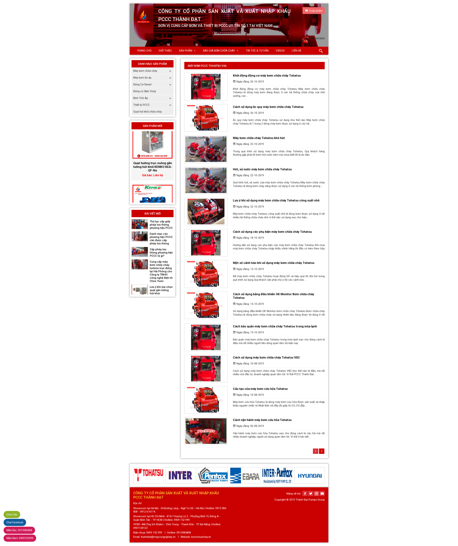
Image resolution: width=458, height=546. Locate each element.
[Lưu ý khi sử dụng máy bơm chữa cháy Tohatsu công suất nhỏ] (206, 211)
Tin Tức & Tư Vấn (257, 50)
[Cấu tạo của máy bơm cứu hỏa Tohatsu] (206, 400)
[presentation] (135, 475)
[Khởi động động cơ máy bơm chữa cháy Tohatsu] (206, 87)
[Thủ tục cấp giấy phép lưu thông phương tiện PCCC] (139, 224)
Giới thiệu (165, 50)
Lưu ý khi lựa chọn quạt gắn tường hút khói (161, 290)
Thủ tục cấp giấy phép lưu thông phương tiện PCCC (161, 225)
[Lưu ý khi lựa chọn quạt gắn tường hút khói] (139, 289)
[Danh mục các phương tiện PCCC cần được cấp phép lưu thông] (139, 236)
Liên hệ (296, 50)
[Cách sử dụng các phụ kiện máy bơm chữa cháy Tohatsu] (206, 243)
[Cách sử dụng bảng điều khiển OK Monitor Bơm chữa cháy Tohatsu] (206, 305)
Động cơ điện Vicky (144, 91)
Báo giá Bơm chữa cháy (219, 50)
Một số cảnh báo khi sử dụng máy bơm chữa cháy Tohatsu (273, 263)
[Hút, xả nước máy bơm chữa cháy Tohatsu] (206, 180)
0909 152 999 (154, 532)
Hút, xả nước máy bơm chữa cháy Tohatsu (262, 169)
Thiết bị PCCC (141, 104)
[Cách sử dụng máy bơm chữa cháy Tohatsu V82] (206, 368)
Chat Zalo (11, 514)
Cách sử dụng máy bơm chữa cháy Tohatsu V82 (266, 357)
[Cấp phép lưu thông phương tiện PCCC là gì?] (139, 252)
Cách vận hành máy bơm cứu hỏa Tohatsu (262, 420)
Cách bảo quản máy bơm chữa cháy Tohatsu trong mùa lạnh (275, 326)
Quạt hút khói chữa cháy (147, 111)
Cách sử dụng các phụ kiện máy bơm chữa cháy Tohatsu (272, 231)
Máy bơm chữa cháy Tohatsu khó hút (259, 138)
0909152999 (19, 538)
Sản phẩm (185, 50)
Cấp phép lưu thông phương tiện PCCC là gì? (161, 252)
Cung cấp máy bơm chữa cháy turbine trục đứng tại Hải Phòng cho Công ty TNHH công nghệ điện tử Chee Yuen (161, 271)
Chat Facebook (14, 522)
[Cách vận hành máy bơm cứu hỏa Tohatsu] (206, 431)
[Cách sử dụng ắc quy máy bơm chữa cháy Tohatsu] (206, 118)
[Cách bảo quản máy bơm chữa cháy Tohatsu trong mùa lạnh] (206, 337)
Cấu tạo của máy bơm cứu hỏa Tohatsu (260, 389)
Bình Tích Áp (140, 98)
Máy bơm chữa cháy (145, 70)
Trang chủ (144, 50)
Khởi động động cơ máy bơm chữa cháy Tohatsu (267, 75)
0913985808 (19, 530)
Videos (280, 50)
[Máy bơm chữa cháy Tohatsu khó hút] (206, 149)
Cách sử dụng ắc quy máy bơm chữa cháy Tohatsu (268, 107)
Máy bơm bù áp (142, 77)
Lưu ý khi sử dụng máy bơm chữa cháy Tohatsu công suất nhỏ (276, 200)
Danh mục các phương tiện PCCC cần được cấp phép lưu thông (161, 238)
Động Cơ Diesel (142, 84)
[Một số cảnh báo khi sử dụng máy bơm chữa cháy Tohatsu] (206, 274)
